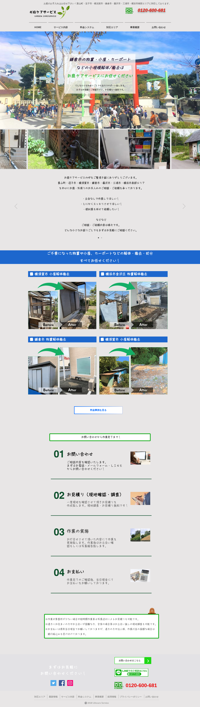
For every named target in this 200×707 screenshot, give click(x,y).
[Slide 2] (101, 237)
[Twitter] (53, 683)
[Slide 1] (98, 237)
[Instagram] (70, 683)
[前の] (16, 206)
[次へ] (184, 206)
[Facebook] (62, 683)
